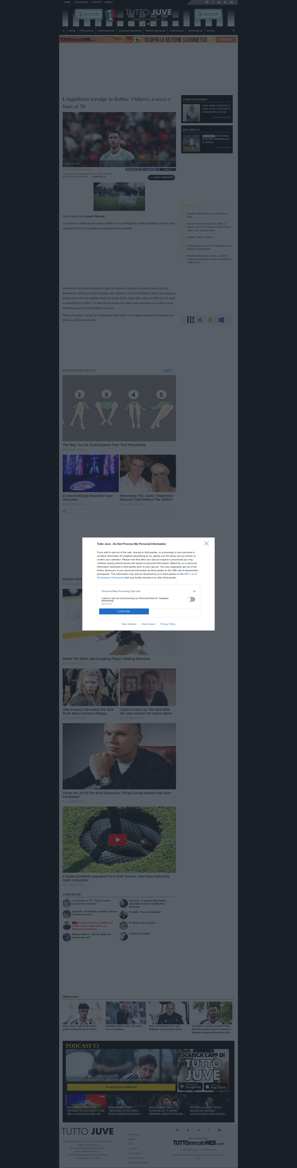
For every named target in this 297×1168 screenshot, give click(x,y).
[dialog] (148, 584)
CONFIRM (124, 611)
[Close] (207, 544)
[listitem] (148, 591)
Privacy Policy (168, 624)
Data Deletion (129, 624)
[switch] (190, 599)
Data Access (148, 624)
